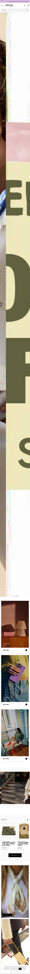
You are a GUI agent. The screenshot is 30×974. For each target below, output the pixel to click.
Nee (24, 969)
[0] (28, 5)
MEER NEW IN (14, 855)
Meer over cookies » (15, 971)
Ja (20, 969)
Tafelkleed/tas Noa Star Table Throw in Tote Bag (8, 844)
